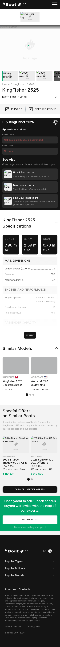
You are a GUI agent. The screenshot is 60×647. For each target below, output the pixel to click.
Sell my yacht (30, 519)
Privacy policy (34, 627)
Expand (30, 335)
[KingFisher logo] (30, 17)
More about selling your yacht (30, 527)
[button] (30, 47)
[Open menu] (54, 4)
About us (10, 589)
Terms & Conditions (14, 627)
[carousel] (30, 53)
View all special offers (30, 489)
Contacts (24, 589)
